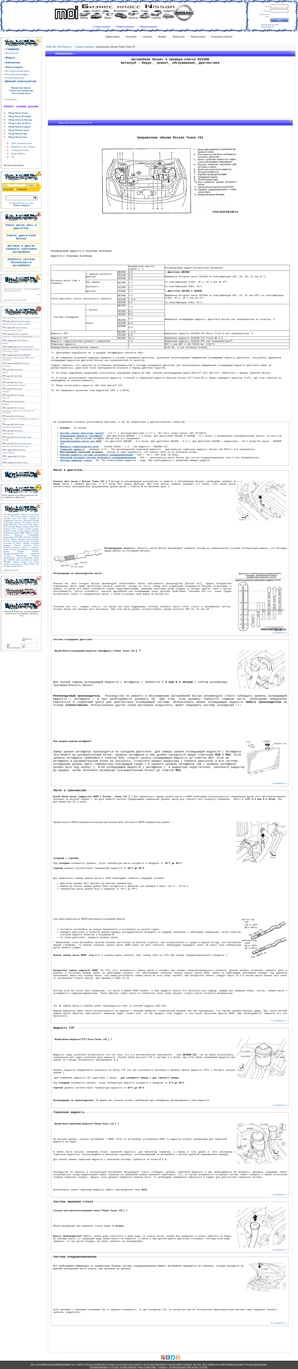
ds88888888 (26, 355)
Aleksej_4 (25, 463)
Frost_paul (25, 363)
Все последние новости (13, 165)
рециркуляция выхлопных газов (15, 446)
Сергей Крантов (27, 347)
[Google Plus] (163, 1357)
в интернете (22, 189)
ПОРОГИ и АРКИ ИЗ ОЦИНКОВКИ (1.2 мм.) (20, 337)
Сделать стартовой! (102, 26)
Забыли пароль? (267, 27)
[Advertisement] (170, 92)
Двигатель (6, 379)
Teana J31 (6, 398)
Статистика (11, 99)
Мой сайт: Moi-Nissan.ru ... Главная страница (69, 46)
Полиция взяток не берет (12, 427)
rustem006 (24, 334)
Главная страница (112, 36)
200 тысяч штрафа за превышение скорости (21, 519)
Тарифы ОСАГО (27, 551)
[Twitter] (173, 1357)
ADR (22, 533)
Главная (12, 49)
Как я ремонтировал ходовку (14, 385)
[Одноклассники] (178, 1357)
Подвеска (6, 404)
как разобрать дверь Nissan (21, 565)
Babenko (21, 395)
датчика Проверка (24, 558)
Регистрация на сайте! (270, 25)
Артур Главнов (25, 321)
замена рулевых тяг (22, 562)
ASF (16, 537)
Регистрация (131, 36)
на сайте (9, 189)
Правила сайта (179, 36)
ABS (11, 525)
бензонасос (6, 366)
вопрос (5, 343)
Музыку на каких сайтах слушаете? (16, 324)
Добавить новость (197, 36)
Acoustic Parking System (18, 527)
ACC (15, 525)
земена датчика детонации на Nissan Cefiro (21, 563)
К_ (273, 633)
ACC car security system (29, 525)
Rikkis (20, 431)
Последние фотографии (16, 74)
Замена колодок (18, 541)
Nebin (20, 370)
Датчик (6, 541)
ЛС (25, 300)
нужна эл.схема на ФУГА (12, 330)
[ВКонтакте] (168, 1357)
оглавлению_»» (280, 633)
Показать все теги (10, 570)
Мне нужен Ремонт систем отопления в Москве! (21, 318)
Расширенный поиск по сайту (21, 203)
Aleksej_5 (25, 340)
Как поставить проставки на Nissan (21, 542)
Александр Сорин (24, 437)
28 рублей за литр (29, 522)
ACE (5, 527)
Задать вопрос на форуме (221, 36)
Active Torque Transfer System (25, 529)
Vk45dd (5, 440)
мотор (4, 459)
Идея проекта (11, 53)
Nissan (13, 539)
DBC (21, 537)
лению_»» (280, 1021)
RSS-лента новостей (148, 26)
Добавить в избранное (125, 26)
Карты (5, 372)
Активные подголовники (28, 539)
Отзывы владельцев (14, 77)
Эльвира (24, 328)
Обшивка (6, 391)
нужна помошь (8, 434)
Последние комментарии (17, 71)
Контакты (162, 36)
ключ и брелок (8, 453)
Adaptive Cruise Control (13, 531)
